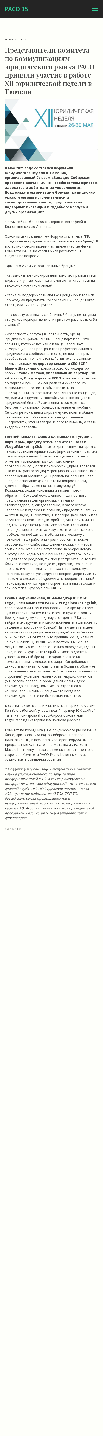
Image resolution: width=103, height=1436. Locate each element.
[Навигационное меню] (95, 9)
